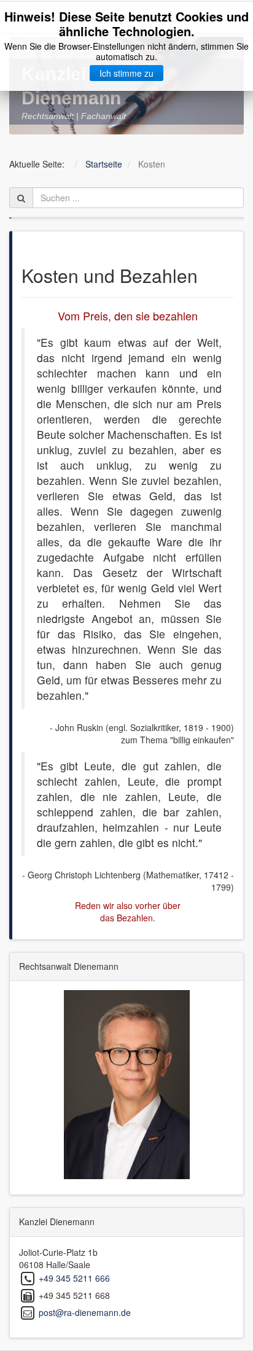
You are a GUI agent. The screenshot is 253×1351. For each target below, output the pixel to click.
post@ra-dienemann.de (85, 1312)
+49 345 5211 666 (74, 1277)
